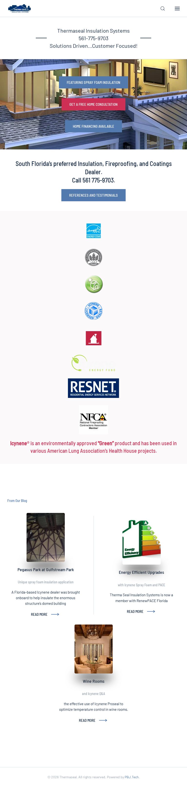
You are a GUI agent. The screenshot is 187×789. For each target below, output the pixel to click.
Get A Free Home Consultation (93, 104)
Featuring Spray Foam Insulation (93, 82)
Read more (39, 614)
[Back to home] (19, 8)
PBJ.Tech (132, 777)
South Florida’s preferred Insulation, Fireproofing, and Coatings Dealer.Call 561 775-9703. (94, 172)
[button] (162, 8)
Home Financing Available (93, 126)
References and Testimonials (93, 195)
